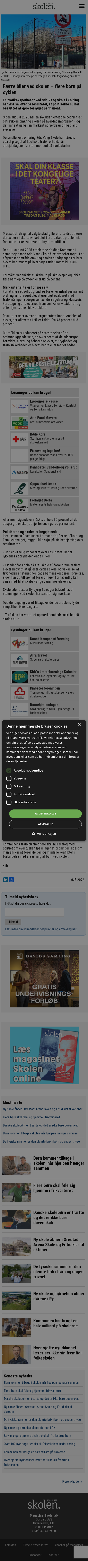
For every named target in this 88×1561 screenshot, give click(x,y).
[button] (44, 833)
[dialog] (44, 780)
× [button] (79, 724)
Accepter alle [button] (45, 813)
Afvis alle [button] (45, 824)
